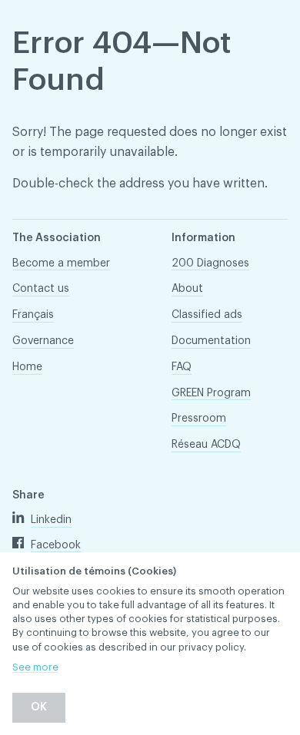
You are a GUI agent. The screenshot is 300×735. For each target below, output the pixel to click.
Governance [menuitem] (43, 341)
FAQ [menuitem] (182, 367)
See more (35, 667)
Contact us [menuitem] (40, 288)
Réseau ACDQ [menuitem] (206, 444)
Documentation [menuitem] (211, 341)
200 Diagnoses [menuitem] (210, 263)
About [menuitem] (187, 288)
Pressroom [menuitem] (199, 418)
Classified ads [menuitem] (207, 315)
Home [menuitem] (27, 367)
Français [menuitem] (33, 315)
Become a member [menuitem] (61, 263)
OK (39, 707)
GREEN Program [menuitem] (211, 393)
